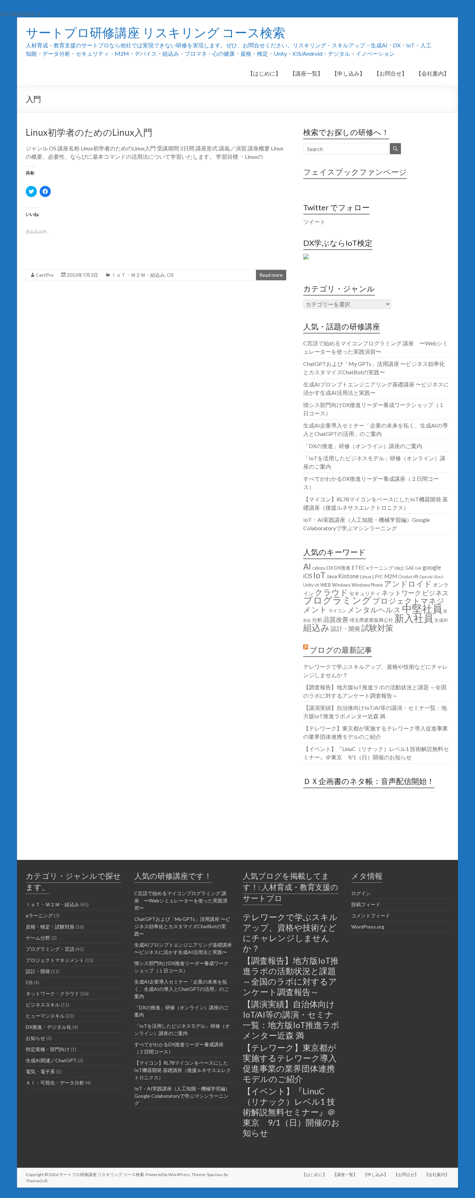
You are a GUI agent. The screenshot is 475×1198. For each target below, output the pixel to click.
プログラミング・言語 (50, 949)
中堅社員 (422, 608)
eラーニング (379, 568)
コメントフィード (370, 915)
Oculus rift (408, 576)
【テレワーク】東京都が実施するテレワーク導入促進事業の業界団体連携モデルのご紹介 (290, 1063)
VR (316, 585)
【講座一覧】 (306, 73)
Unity (308, 585)
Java (332, 576)
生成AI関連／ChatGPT (51, 1060)
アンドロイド (408, 583)
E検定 (399, 568)
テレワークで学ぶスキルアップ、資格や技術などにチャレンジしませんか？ (290, 932)
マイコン (337, 610)
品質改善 (335, 619)
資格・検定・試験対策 (50, 927)
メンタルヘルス (374, 609)
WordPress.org (367, 927)
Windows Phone (367, 585)
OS (170, 275)
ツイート (314, 221)
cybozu (318, 568)
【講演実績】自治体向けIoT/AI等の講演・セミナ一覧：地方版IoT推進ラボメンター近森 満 (291, 1019)
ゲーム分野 (38, 938)
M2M (390, 576)
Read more (271, 275)
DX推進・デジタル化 (48, 1027)
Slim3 (438, 576)
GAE (409, 568)
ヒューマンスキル (45, 1016)
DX (330, 568)
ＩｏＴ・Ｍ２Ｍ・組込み (138, 275)
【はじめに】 (264, 73)
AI (307, 566)
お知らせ (35, 1038)
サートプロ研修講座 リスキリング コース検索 (155, 32)
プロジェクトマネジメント (373, 605)
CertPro (45, 275)
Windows (341, 585)
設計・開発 (345, 628)
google (431, 567)
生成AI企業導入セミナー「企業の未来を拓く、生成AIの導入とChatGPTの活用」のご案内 (181, 989)
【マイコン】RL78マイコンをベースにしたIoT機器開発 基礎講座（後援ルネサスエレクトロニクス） (182, 1070)
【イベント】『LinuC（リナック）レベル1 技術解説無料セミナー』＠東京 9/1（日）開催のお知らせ (291, 1112)
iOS (307, 576)
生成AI (441, 620)
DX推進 (342, 568)
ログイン (361, 893)
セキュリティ (364, 593)
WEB (325, 585)
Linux (365, 576)
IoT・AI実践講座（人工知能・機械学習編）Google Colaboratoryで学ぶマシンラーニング (182, 1096)
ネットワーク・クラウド (52, 993)
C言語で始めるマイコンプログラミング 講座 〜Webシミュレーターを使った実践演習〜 (180, 900)
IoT (319, 575)
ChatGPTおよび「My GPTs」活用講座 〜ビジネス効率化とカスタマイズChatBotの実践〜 (182, 926)
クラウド (331, 592)
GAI (418, 568)
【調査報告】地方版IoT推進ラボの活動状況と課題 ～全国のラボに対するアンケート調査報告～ (291, 976)
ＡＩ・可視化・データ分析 (55, 1083)
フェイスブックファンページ (355, 172)
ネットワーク (401, 593)
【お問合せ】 (390, 73)
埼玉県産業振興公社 (371, 620)
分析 (317, 620)
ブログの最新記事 (340, 650)
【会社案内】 (432, 73)
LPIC (377, 576)
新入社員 (413, 618)
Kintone (348, 576)
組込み (316, 627)
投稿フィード (365, 904)
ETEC (358, 567)
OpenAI (426, 576)
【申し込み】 (348, 73)
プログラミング (337, 600)
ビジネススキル (43, 1005)
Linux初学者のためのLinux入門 (89, 132)
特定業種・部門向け (48, 1049)
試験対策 (377, 628)
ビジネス (435, 593)
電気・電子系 (40, 1071)
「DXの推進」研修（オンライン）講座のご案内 (362, 446)
